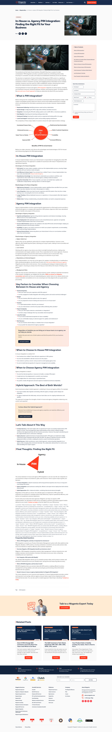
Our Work (55, 2)
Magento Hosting (18, 700)
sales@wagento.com (89, 695)
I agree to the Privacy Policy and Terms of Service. (84, 113)
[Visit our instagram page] (86, 701)
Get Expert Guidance (24, 341)
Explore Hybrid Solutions (25, 416)
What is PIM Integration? (79, 50)
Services (48, 2)
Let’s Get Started (64, 607)
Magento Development (19, 689)
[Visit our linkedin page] (88, 701)
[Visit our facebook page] (83, 701)
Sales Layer (51, 702)
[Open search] (84, 2)
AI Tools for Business (36, 704)
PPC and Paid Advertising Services (38, 696)
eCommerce (18, 17)
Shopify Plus (51, 696)
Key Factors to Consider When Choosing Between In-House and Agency (84, 60)
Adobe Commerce (52, 691)
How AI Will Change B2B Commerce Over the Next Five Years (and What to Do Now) (27, 644)
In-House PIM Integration (79, 53)
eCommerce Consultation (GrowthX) (39, 706)
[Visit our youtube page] (91, 701)
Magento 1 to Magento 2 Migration (21, 691)
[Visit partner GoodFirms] (32, 679)
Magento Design (18, 696)
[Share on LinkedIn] (20, 33)
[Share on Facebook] (26, 33)
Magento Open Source (53, 689)
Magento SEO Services (19, 706)
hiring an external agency (36, 173)
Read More (28, 657)
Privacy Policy (27, 727)
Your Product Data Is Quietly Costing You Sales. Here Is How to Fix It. (83, 644)
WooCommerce (52, 700)
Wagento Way (23, 10)
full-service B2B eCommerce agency (56, 262)
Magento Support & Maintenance (21, 714)
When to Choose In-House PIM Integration (82, 64)
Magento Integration (19, 709)
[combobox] (86, 97)
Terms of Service (18, 727)
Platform (40, 2)
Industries (33, 2)
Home (16, 10)
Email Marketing (35, 698)
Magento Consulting (19, 702)
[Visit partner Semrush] (18, 679)
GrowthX (33, 689)
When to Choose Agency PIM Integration (82, 67)
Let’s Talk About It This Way (79, 73)
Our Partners (69, 2)
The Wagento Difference (69, 689)
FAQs (66, 691)
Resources (60, 2)
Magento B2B (18, 698)
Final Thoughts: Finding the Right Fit (81, 76)
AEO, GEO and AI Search (36, 702)
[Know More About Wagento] (21, 2)
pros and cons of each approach (26, 91)
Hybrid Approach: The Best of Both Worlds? (83, 70)
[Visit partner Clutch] (41, 679)
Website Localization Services (38, 700)
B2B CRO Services (35, 691)
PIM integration (42, 87)
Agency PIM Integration (79, 56)
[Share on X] (23, 33)
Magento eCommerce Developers (21, 704)
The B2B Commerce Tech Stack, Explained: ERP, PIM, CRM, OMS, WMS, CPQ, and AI (55, 644)
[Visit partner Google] (25, 679)
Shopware (51, 698)
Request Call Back (92, 2)
